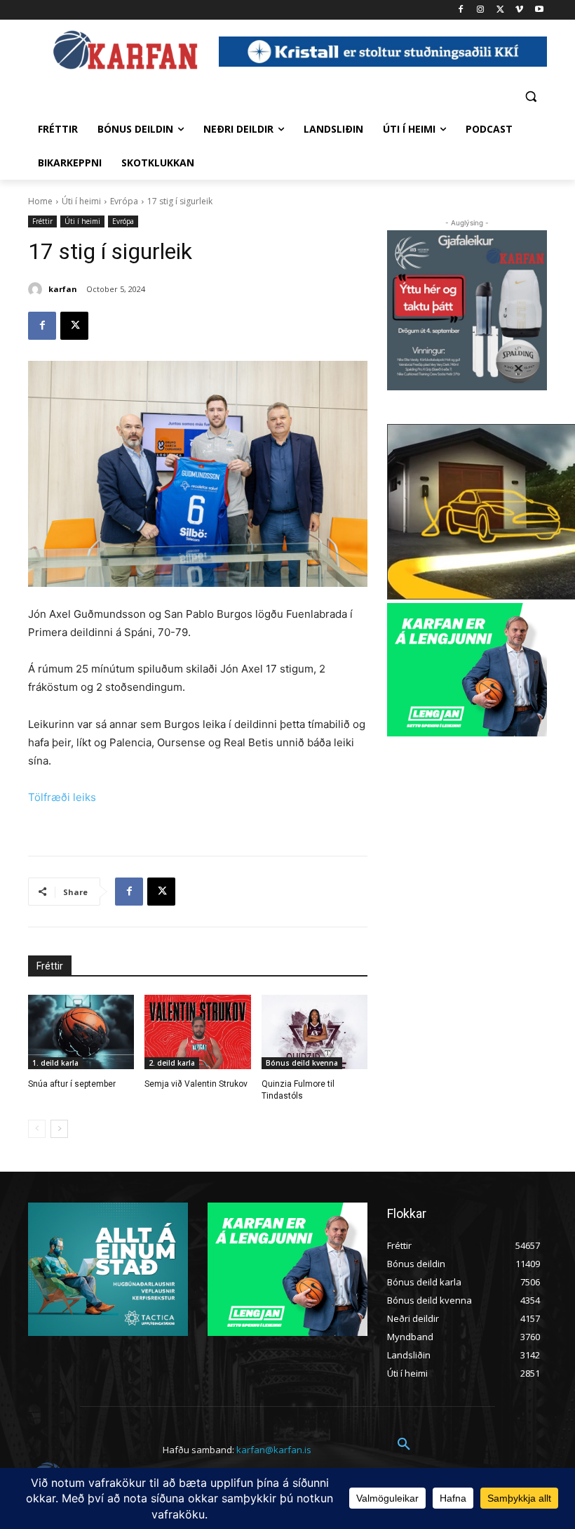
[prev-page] (37, 1129)
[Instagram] (481, 10)
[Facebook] (461, 10)
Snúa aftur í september (72, 1084)
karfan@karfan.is (273, 1449)
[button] (530, 95)
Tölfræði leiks (62, 797)
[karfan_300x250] (108, 1269)
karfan (62, 289)
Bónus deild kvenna (302, 1063)
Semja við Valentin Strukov (196, 1084)
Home (40, 201)
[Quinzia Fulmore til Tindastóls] (314, 1032)
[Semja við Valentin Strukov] (197, 1032)
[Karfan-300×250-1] (467, 669)
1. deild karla (55, 1063)
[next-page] (59, 1129)
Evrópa (124, 201)
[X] (500, 10)
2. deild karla (172, 1063)
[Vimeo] (519, 10)
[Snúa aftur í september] (81, 1032)
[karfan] (37, 289)
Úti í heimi (81, 201)
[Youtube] (539, 10)
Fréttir (42, 221)
